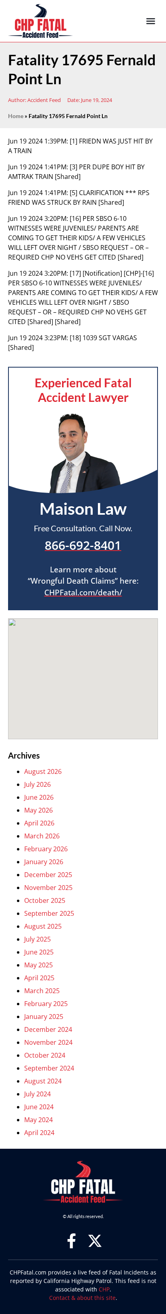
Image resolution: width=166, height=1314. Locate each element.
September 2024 (49, 1068)
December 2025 (48, 874)
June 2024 (39, 1106)
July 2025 (37, 939)
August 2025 (43, 926)
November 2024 (48, 1042)
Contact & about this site (82, 1298)
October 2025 (44, 900)
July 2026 (37, 784)
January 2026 (43, 861)
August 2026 (43, 771)
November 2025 (48, 887)
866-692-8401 (83, 544)
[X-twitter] (95, 1241)
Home (15, 116)
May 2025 (38, 965)
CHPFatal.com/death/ (83, 592)
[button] (150, 21)
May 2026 (38, 810)
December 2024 (48, 1029)
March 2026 (42, 836)
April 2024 (39, 1132)
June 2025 (39, 952)
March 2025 (42, 990)
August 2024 (43, 1081)
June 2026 (39, 797)
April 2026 (39, 823)
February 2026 (46, 848)
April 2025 (39, 977)
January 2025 (43, 1016)
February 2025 (46, 1003)
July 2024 (37, 1093)
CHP (104, 1289)
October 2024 (44, 1055)
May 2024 (38, 1119)
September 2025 (49, 913)
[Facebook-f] (71, 1241)
